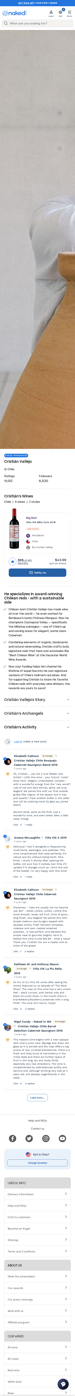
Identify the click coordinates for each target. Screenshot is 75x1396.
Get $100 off (26, 3)
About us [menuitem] (15, 1265)
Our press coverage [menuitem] (20, 1299)
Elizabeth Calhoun (26, 756)
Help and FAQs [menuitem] (17, 1205)
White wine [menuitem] (15, 1381)
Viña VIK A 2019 (56, 837)
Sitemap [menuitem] (13, 1240)
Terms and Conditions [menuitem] (21, 1251)
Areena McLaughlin (27, 837)
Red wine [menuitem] (14, 1370)
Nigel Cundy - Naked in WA (32, 1021)
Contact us (37, 1128)
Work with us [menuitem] (15, 1311)
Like (16, 824)
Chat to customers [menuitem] (19, 1217)
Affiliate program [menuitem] (18, 1322)
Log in (18, 741)
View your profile (7, 741)
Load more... (37, 1097)
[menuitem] (12, 1138)
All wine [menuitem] (13, 1347)
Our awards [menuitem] (15, 1288)
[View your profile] (7, 761)
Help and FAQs (37, 1120)
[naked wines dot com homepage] (14, 13)
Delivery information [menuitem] (20, 1194)
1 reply (28, 824)
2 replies (29, 951)
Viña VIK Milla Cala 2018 (41, 522)
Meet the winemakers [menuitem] (21, 1276)
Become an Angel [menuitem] (19, 1228)
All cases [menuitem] (13, 1358)
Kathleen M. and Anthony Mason (36, 964)
